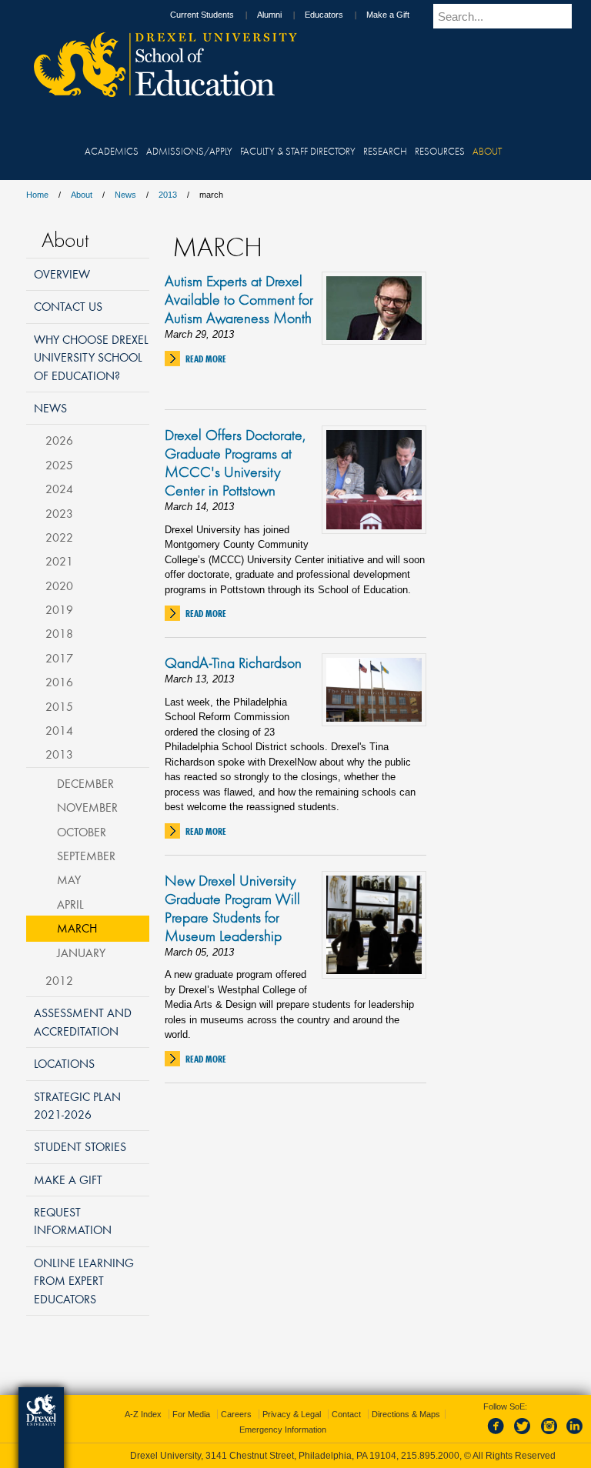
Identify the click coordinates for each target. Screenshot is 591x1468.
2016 (59, 681)
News (125, 194)
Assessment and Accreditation (83, 1021)
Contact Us (68, 306)
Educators (324, 14)
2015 (59, 706)
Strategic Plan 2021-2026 (77, 1105)
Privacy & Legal (291, 1414)
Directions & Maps (406, 1414)
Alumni (269, 14)
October (81, 831)
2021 (59, 561)
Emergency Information (282, 1429)
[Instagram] (549, 1435)
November (87, 807)
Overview (62, 274)
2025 (59, 464)
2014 (59, 730)
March (77, 928)
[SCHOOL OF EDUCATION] (157, 92)
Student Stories (80, 1146)
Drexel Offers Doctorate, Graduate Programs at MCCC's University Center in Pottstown (235, 462)
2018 (59, 633)
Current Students (202, 14)
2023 (59, 513)
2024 (59, 488)
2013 (168, 194)
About (81, 194)
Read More (205, 359)
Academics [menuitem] (112, 151)
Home (37, 194)
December (85, 783)
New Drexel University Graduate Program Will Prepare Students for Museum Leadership (232, 908)
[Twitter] (524, 1435)
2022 (59, 537)
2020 (59, 585)
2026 (59, 440)
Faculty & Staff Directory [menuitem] (298, 151)
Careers (236, 1414)
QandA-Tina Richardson (233, 662)
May (69, 879)
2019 (59, 609)
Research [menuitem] (385, 151)
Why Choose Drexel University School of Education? (91, 357)
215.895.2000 (430, 1455)
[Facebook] (498, 1435)
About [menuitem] (487, 151)
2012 (59, 980)
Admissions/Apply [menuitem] (189, 151)
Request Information (73, 1220)
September (86, 855)
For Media (191, 1414)
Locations (64, 1063)
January (81, 952)
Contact (346, 1414)
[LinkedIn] (574, 1435)
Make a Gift (387, 14)
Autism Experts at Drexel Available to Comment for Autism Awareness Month (239, 299)
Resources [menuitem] (440, 151)
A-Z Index (143, 1414)
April (70, 904)
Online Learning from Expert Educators (84, 1280)
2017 (59, 658)
